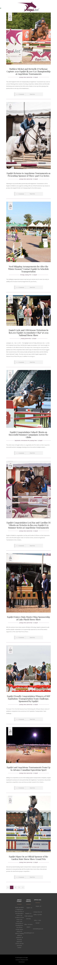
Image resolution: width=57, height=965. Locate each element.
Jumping (21, 77)
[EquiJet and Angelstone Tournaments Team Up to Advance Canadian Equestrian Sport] (28, 745)
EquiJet (36, 77)
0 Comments (21, 94)
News (25, 77)
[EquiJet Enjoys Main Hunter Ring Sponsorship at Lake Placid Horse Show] (28, 582)
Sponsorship (29, 77)
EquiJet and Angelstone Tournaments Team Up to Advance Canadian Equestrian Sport (28, 768)
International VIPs (25, 440)
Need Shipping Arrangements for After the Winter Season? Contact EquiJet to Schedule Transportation (28, 269)
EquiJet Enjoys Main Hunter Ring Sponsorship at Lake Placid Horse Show (28, 618)
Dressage (22, 274)
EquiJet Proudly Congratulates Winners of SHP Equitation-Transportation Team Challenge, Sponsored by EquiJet (28, 699)
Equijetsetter (18, 440)
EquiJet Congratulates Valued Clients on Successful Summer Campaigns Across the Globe (28, 435)
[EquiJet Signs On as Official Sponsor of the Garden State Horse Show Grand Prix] (28, 824)
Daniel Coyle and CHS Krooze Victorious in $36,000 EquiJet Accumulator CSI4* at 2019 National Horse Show (28, 333)
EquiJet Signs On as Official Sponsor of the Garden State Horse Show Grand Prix (28, 857)
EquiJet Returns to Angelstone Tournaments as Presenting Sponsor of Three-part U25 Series (28, 174)
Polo (30, 274)
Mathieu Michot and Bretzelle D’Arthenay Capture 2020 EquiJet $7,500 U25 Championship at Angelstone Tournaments (28, 71)
